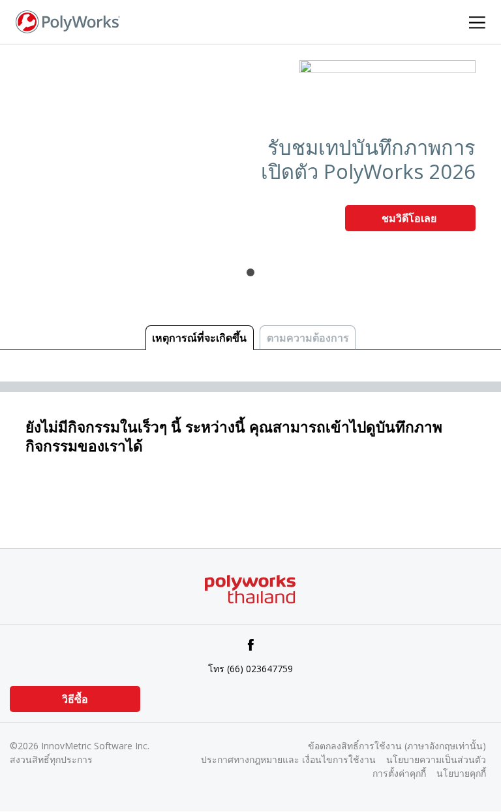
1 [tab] (250, 272)
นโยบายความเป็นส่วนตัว (436, 759)
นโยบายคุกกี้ (461, 773)
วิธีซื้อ (75, 699)
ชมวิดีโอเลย (410, 218)
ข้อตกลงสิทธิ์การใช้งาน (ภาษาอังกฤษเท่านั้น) (397, 745)
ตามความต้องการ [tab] (308, 338)
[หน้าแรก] (68, 21)
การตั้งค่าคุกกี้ (399, 773)
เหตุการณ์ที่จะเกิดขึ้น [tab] (199, 338)
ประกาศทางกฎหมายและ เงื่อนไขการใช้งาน (288, 759)
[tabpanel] (250, 150)
